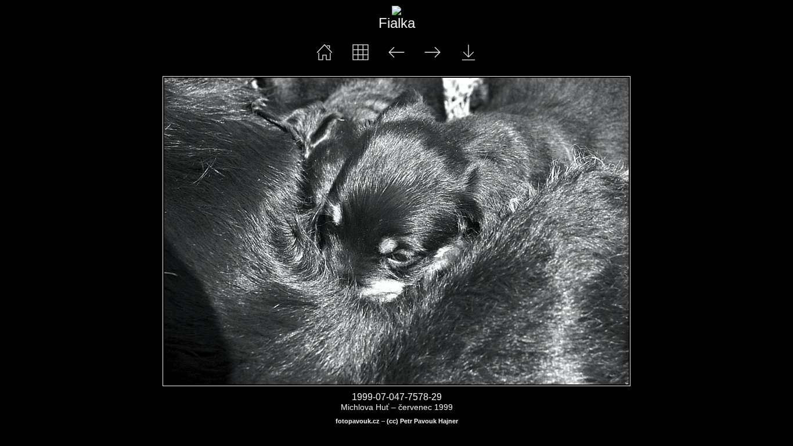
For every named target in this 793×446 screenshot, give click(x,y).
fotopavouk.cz (358, 421)
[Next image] (490, 231)
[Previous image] (256, 231)
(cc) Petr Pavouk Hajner (422, 421)
